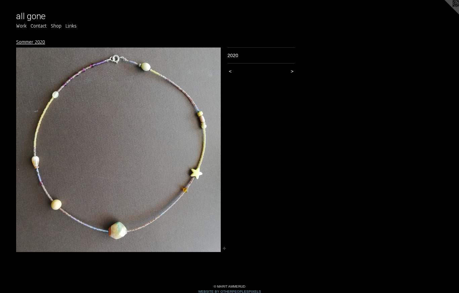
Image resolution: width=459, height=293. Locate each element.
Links (71, 26)
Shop (56, 26)
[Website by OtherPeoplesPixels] (445, 13)
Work (21, 26)
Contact (39, 26)
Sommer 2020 (30, 42)
